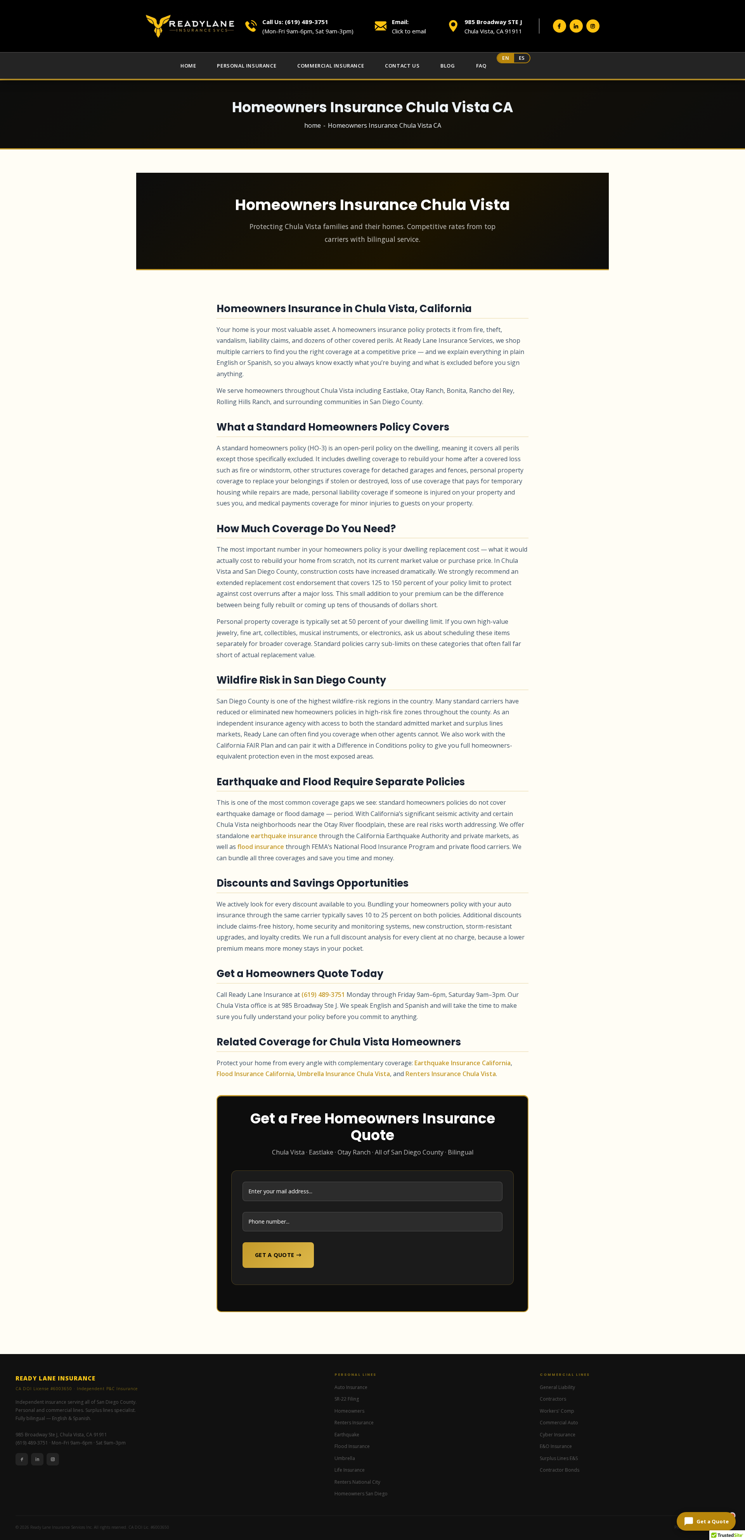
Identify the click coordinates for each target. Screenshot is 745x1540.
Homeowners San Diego (361, 1493)
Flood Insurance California (255, 1073)
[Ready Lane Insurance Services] (190, 26)
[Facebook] (22, 1459)
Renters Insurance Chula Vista (450, 1073)
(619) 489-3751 (323, 994)
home (312, 125)
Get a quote (274, 1255)
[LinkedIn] (37, 1459)
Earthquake (346, 1434)
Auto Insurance (350, 1387)
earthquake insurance (284, 836)
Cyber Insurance (557, 1434)
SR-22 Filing (346, 1399)
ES (522, 57)
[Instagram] (53, 1459)
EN (505, 57)
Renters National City (357, 1482)
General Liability (557, 1387)
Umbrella (344, 1458)
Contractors (553, 1399)
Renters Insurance (354, 1422)
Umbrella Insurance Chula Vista (343, 1073)
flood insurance (260, 846)
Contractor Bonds (559, 1470)
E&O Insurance (556, 1446)
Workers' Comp (557, 1411)
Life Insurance (349, 1470)
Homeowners (349, 1411)
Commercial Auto (559, 1422)
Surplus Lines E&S (559, 1458)
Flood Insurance (352, 1446)
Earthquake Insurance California (462, 1063)
